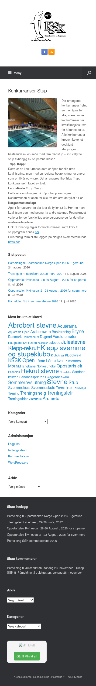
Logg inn (14, 443)
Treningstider (18, 398)
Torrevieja (79, 388)
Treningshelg (33, 392)
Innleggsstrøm (17, 450)
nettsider (14, 241)
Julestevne (73, 341)
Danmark (15, 336)
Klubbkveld (73, 355)
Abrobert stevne (32, 325)
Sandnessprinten (31, 376)
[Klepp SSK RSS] (51, 52)
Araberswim (40, 331)
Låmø (40, 360)
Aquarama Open (18, 332)
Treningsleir (60, 392)
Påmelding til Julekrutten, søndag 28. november (49, 572)
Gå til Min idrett (27, 656)
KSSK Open (21, 359)
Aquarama (67, 326)
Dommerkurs (31, 337)
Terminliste (64, 387)
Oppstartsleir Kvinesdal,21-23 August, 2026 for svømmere (47, 290)
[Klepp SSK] (48, 26)
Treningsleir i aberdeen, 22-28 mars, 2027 (36, 273)
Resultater (65, 372)
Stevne (57, 381)
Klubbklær (57, 355)
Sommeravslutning (27, 382)
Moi (11, 366)
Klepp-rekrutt (24, 348)
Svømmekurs (19, 387)
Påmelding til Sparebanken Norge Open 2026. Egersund (45, 262)
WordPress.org (18, 462)
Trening (13, 393)
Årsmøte (51, 398)
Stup (73, 382)
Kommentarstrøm (19, 456)
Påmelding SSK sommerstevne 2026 (33, 301)
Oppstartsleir (69, 365)
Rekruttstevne (40, 370)
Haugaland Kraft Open (22, 343)
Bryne (78, 331)
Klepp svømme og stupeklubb (46, 350)
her (37, 232)
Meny (17, 72)
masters (74, 360)
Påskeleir (14, 372)
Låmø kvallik (56, 360)
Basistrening (61, 331)
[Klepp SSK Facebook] (44, 52)
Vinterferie (35, 399)
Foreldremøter (64, 336)
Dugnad (46, 336)
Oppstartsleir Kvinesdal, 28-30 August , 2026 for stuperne (47, 279)
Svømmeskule (43, 387)
